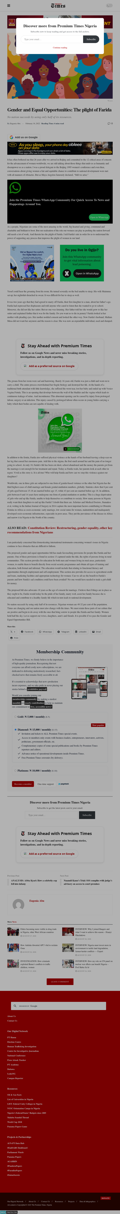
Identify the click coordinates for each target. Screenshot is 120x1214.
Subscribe (91, 39)
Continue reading (60, 47)
